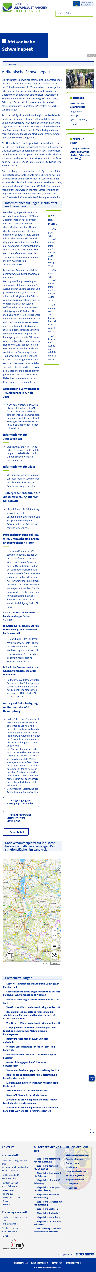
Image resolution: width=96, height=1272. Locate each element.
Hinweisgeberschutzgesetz (48, 1267)
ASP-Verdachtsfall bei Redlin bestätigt (27, 1090)
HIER (9, 619)
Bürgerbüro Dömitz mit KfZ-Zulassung (46, 1167)
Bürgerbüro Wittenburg (48, 1217)
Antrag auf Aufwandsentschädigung (52, 345)
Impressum (57, 1263)
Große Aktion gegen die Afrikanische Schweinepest (24, 1064)
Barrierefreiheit (39, 1263)
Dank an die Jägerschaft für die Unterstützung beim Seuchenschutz (30, 1076)
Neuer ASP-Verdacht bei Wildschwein (26, 1095)
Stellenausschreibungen (77, 1154)
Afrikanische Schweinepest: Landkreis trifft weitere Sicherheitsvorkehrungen (31, 1101)
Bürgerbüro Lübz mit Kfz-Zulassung (47, 1182)
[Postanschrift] (16, 1179)
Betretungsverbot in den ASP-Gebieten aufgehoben (25, 1040)
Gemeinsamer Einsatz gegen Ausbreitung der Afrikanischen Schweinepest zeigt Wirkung (32, 993)
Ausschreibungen (74, 1159)
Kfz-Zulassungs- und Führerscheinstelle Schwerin (47, 1230)
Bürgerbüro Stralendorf (48, 1213)
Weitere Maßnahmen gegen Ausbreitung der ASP (32, 1070)
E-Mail (73, 123)
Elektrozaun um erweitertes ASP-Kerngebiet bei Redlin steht (31, 1084)
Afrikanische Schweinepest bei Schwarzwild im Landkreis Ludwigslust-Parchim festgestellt (30, 1109)
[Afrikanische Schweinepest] (80, 114)
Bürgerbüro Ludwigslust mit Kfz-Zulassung (47, 1189)
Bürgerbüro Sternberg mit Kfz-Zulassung (48, 1203)
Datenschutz (72, 1263)
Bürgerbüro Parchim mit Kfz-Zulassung (47, 1196)
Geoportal (73, 1183)
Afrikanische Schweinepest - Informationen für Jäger (52, 283)
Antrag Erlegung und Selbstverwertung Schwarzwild (18, 817)
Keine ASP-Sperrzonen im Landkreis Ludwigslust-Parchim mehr (31, 985)
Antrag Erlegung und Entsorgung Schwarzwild (19, 802)
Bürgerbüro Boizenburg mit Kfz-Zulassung (47, 1160)
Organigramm (72, 1163)
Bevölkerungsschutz (76, 1175)
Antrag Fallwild (17, 831)
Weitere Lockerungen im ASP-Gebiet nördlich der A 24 (31, 1001)
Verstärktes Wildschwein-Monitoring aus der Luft (33, 1007)
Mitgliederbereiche (75, 1179)
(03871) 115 (8, 1193)
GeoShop (73, 1187)
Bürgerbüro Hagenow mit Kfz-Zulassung (48, 1174)
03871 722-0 (8, 1190)
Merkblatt (15, 638)
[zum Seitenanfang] (92, 1131)
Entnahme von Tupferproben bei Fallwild (52, 316)
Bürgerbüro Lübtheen (47, 1208)
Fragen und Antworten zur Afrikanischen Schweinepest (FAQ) (80, 153)
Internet (6, 1204)
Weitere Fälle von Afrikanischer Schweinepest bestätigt (29, 1056)
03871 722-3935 (78, 120)
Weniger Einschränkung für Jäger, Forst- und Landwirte (29, 1048)
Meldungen (71, 1167)
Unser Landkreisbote (76, 1171)
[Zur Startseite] (25, 7)
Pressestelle (21, 1263)
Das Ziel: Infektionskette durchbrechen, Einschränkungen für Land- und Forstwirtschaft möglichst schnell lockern (30, 1015)
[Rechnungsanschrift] (16, 1223)
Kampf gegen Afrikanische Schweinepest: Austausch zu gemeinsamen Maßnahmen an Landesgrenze (30, 1031)
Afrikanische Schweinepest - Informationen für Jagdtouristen (52, 246)
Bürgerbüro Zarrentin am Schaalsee (47, 1223)
